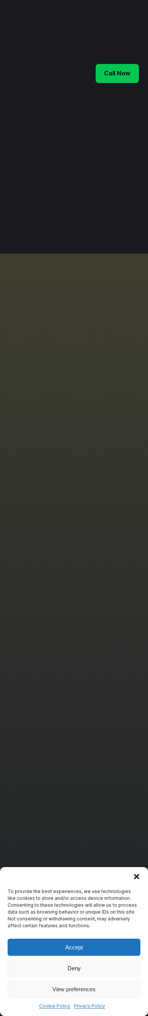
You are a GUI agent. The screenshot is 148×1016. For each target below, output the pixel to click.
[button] (136, 876)
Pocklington (39, 751)
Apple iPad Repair (46, 645)
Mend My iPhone (93, 32)
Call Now (117, 73)
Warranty (35, 856)
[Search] (126, 202)
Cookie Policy (54, 1006)
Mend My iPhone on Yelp (55, 794)
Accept (74, 947)
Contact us (38, 839)
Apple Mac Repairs (48, 671)
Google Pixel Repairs (51, 688)
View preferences (74, 989)
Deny (74, 968)
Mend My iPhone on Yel (54, 785)
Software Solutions (48, 679)
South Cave (39, 759)
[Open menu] (13, 73)
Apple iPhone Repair (50, 636)
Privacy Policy (89, 1006)
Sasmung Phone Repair (54, 653)
